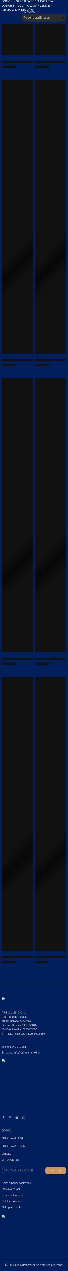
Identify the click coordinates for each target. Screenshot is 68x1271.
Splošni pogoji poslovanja (17, 1183)
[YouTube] (16, 1117)
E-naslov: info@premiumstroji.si (21, 1052)
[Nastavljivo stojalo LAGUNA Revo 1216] (50, 217)
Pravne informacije (13, 1195)
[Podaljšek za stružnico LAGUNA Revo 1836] (50, 515)
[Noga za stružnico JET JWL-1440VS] (17, 217)
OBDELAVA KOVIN (13, 1146)
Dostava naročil (11, 1189)
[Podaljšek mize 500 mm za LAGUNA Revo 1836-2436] (50, 39)
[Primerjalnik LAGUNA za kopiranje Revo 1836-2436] (50, 814)
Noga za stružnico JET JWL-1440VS (24, 360)
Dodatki (8, 5)
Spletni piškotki (11, 1201)
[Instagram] (10, 1117)
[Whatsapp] (23, 1117)
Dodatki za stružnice (33, 5)
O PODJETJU (10, 1159)
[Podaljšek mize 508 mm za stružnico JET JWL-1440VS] (17, 515)
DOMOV (7, 1130)
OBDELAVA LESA (13, 1138)
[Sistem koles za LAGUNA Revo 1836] (17, 39)
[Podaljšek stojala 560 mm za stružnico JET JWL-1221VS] (17, 814)
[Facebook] (3, 1117)
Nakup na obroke (12, 1207)
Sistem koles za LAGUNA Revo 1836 (24, 61)
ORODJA (7, 1153)
